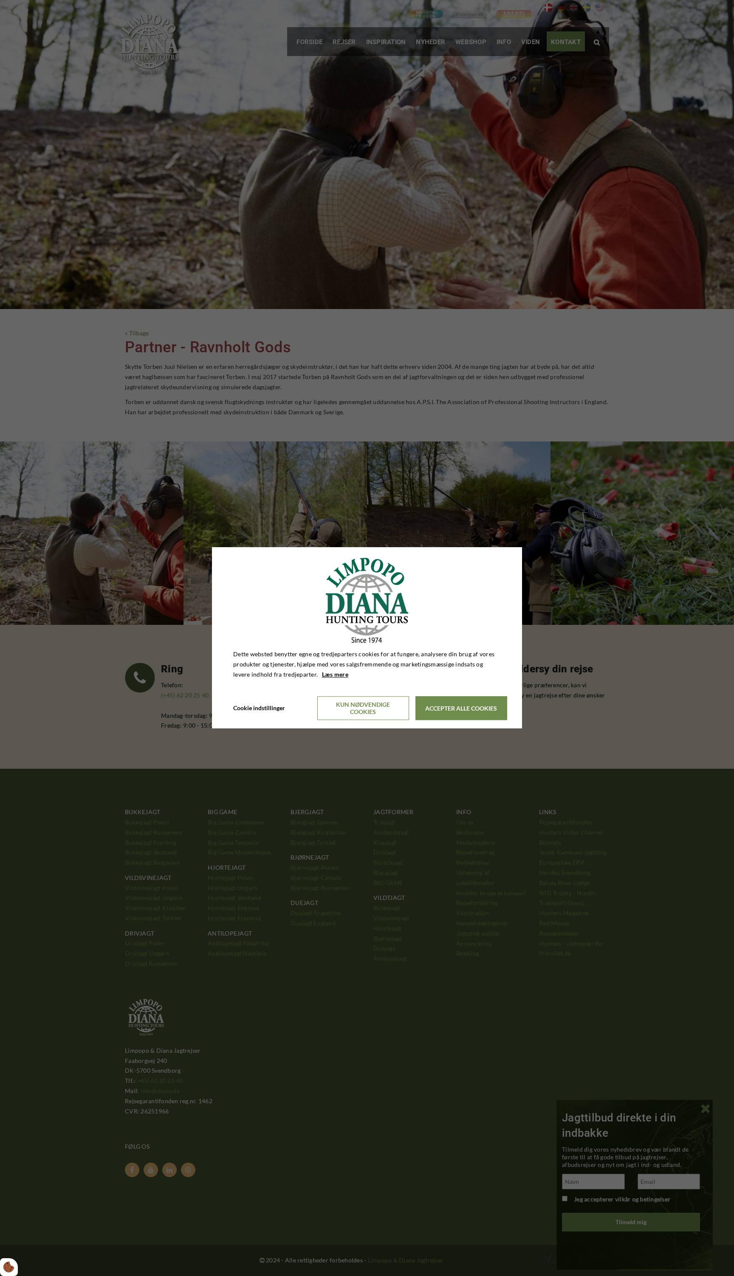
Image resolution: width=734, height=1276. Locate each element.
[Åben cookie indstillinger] (9, 1267)
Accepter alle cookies (461, 708)
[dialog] (367, 637)
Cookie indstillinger (259, 708)
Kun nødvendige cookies (363, 708)
